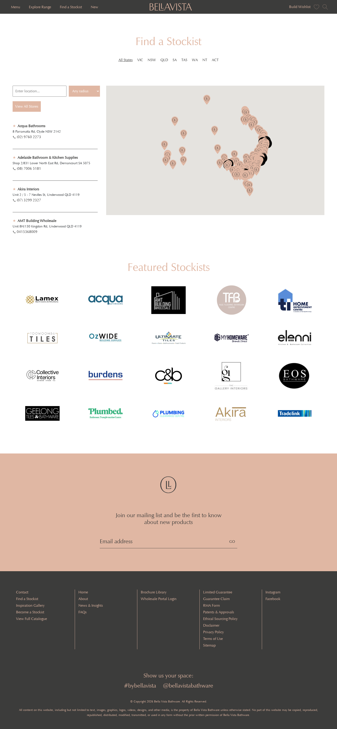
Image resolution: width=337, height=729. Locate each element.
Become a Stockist (30, 612)
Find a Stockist (71, 7)
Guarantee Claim (216, 599)
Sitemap (209, 645)
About (83, 599)
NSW (152, 60)
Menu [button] (15, 7)
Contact (22, 592)
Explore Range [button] (40, 7)
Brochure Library (153, 592)
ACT (215, 60)
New (94, 7)
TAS (184, 60)
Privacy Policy (213, 632)
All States (126, 60)
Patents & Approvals (218, 612)
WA (195, 60)
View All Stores (26, 106)
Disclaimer (211, 625)
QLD (164, 60)
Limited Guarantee (217, 592)
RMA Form (211, 605)
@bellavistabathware (188, 685)
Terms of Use (213, 638)
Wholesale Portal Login (159, 599)
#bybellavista (140, 685)
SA (175, 60)
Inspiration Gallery (30, 605)
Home (83, 592)
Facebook (272, 599)
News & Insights (90, 605)
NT (204, 60)
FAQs (82, 612)
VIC (140, 60)
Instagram (272, 592)
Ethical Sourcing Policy (220, 619)
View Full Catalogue (31, 619)
